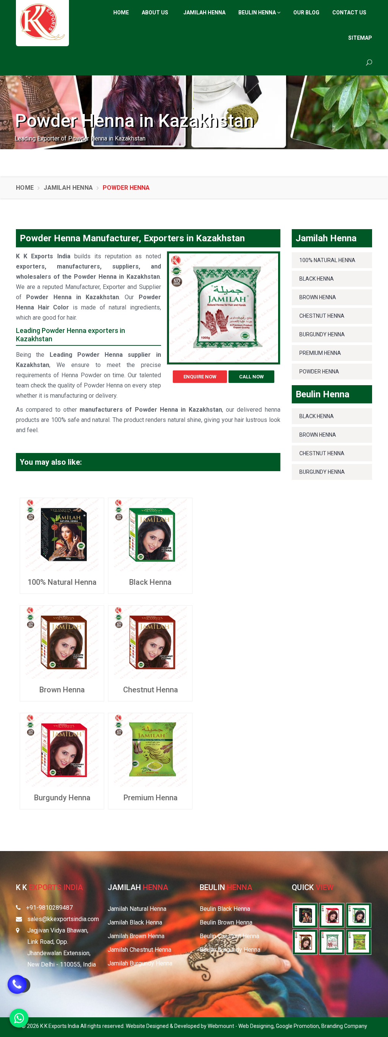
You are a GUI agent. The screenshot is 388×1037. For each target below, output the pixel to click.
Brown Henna (62, 689)
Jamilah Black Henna (135, 922)
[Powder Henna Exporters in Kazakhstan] (331, 941)
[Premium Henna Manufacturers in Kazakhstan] (150, 749)
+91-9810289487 (49, 907)
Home (121, 12)
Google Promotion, (298, 1026)
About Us (155, 12)
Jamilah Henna (204, 12)
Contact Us (349, 12)
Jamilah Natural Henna (137, 908)
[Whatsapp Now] (18, 1018)
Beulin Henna (257, 12)
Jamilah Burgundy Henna (140, 963)
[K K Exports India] (42, 21)
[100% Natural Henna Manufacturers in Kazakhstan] (62, 534)
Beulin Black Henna (225, 908)
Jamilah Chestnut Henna (139, 949)
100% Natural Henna (62, 582)
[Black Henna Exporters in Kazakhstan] (358, 914)
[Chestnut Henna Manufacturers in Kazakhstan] (150, 641)
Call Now (251, 377)
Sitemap (360, 38)
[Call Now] (17, 989)
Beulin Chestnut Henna (229, 936)
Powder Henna (319, 372)
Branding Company (344, 1026)
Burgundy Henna (62, 797)
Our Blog (306, 12)
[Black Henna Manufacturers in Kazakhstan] (150, 534)
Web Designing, (257, 1026)
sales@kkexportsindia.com (63, 919)
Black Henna (150, 582)
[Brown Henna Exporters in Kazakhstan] (305, 941)
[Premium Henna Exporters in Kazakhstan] (358, 941)
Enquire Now (199, 377)
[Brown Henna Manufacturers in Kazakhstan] (62, 641)
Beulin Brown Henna (226, 922)
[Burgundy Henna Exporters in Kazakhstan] (331, 914)
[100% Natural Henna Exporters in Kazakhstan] (305, 914)
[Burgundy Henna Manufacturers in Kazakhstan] (62, 749)
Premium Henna (151, 797)
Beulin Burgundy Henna (230, 949)
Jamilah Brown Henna (136, 936)
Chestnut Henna (150, 689)
